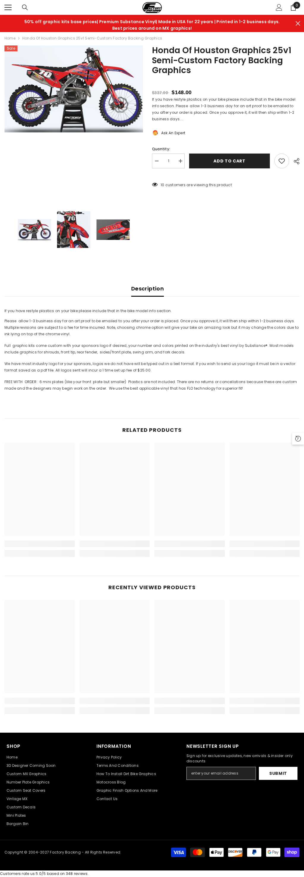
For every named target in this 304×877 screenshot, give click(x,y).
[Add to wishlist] (281, 161)
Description (147, 288)
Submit (278, 773)
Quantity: (161, 148)
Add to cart (229, 161)
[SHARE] (294, 161)
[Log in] (279, 7)
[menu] (8, 7)
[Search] (24, 7)
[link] (39, 544)
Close (298, 23)
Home (9, 38)
